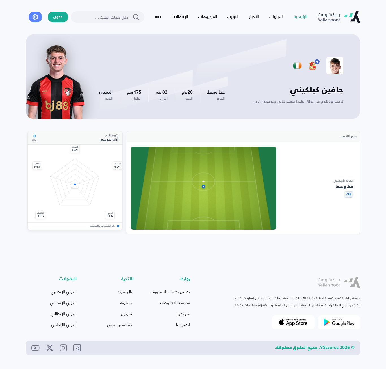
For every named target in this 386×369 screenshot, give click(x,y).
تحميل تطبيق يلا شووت (170, 291)
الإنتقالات (180, 17)
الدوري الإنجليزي (64, 291)
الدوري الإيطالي (64, 313)
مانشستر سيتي (120, 324)
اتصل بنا (183, 324)
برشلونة (126, 302)
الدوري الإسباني (63, 302)
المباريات (276, 17)
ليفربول (127, 313)
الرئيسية (300, 17)
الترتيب (233, 17)
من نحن (184, 313)
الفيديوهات (207, 17)
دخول (57, 17)
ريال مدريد (125, 291)
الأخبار (254, 17)
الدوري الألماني (64, 324)
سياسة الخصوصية (175, 302)
